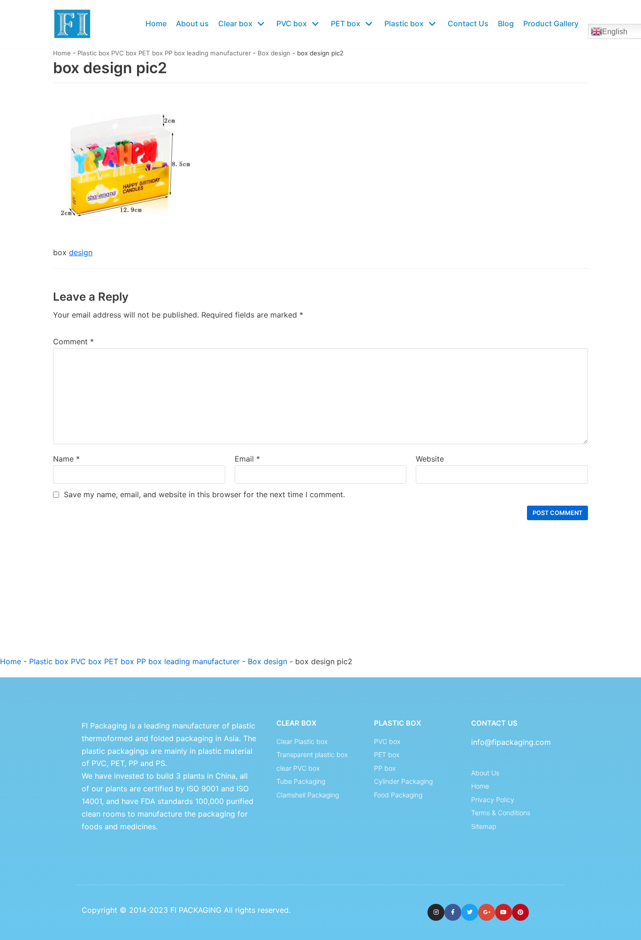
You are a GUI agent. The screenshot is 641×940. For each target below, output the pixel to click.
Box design (274, 53)
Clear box (296, 723)
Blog (506, 23)
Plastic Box (397, 723)
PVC (99, 763)
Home (156, 23)
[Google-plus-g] (486, 912)
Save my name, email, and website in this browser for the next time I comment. (204, 494)
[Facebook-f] (452, 912)
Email (247, 458)
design (80, 252)
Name (66, 458)
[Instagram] (435, 912)
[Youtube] (503, 912)
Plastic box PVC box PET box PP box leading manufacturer (164, 53)
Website (430, 458)
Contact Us (468, 23)
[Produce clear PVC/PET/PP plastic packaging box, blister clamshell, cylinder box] (72, 23)
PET (117, 763)
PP (133, 763)
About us (192, 23)
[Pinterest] (520, 912)
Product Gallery (551, 23)
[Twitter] (469, 912)
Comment (73, 341)
